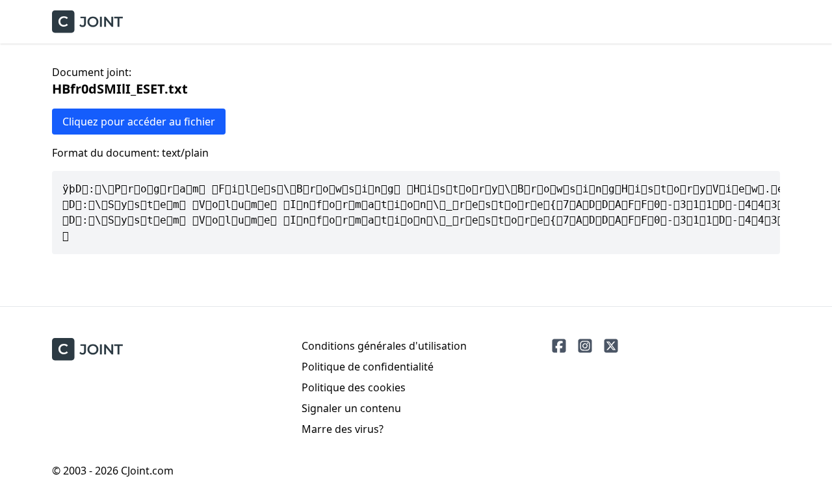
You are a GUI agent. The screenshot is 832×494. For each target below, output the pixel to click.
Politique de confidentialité (368, 366)
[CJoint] (87, 349)
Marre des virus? (343, 429)
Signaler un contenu (351, 408)
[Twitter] (611, 346)
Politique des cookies (354, 387)
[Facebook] (559, 346)
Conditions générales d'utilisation (384, 346)
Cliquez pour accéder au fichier (138, 121)
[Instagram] (585, 346)
